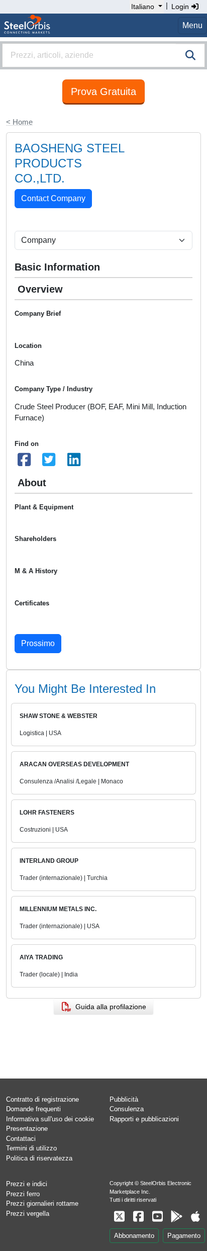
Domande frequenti (33, 1109)
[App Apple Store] (195, 1216)
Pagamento (183, 1235)
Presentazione (27, 1128)
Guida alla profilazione (108, 1007)
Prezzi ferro (23, 1194)
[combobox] (103, 55)
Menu (192, 25)
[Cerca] (190, 55)
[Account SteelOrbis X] (119, 1216)
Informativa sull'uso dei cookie (50, 1119)
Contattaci (21, 1138)
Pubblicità (124, 1099)
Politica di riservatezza (39, 1158)
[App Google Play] (176, 1216)
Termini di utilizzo (31, 1148)
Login (181, 7)
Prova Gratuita (103, 91)
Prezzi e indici (26, 1184)
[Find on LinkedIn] (73, 462)
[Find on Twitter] (49, 462)
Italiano (142, 7)
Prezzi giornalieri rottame (42, 1203)
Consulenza (127, 1109)
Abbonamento (134, 1235)
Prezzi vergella (27, 1213)
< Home (19, 122)
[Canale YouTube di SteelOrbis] (157, 1216)
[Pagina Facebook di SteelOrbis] (138, 1216)
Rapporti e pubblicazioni (144, 1119)
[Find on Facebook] (24, 462)
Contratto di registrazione (42, 1099)
